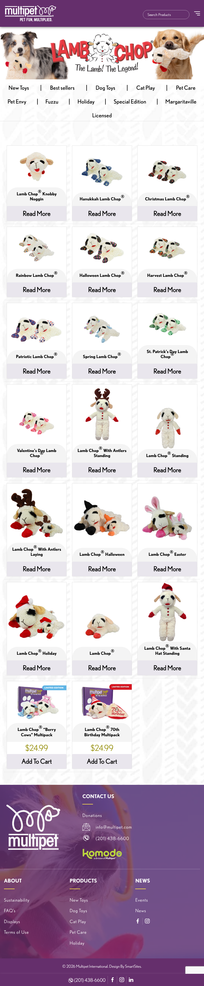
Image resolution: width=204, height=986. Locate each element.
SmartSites (133, 966)
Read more (36, 213)
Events (141, 900)
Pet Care (186, 88)
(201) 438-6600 (89, 980)
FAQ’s (10, 910)
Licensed (102, 115)
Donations (92, 815)
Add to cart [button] (37, 761)
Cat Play (145, 88)
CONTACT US (98, 796)
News (140, 910)
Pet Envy (17, 101)
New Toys (18, 88)
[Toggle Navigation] (197, 13)
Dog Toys (105, 88)
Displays (12, 921)
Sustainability (16, 900)
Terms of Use (16, 932)
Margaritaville (180, 101)
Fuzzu (51, 101)
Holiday (86, 101)
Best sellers (62, 88)
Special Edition (130, 101)
